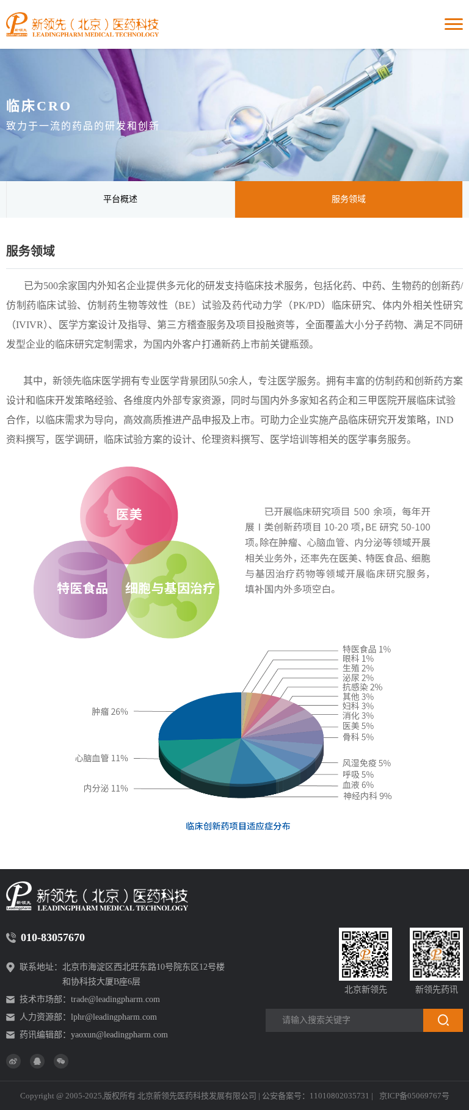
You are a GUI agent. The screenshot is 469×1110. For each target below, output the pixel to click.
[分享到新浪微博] (13, 1061)
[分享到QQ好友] (37, 1061)
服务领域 (349, 199)
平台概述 (120, 199)
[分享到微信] (61, 1061)
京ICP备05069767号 (414, 1095)
